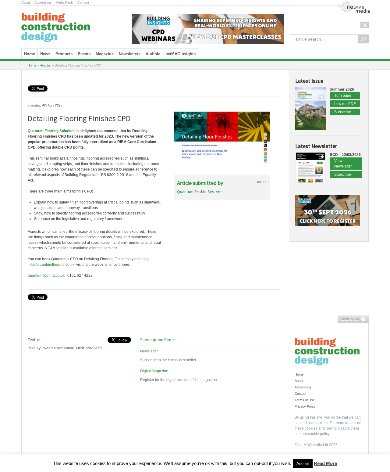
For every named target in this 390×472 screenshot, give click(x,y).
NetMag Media (349, 4)
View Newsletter (343, 163)
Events (84, 54)
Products (64, 54)
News (45, 54)
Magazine (105, 54)
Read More (325, 463)
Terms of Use (305, 400)
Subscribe (342, 112)
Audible (153, 54)
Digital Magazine (154, 371)
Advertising (42, 2)
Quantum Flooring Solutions (52, 131)
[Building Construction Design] (55, 25)
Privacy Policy (305, 406)
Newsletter (149, 351)
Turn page (342, 95)
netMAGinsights (180, 54)
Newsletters (129, 54)
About (25, 2)
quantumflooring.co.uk (46, 275)
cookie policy (318, 434)
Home (29, 54)
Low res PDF (345, 104)
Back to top (348, 319)
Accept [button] (302, 463)
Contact (83, 2)
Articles (45, 65)
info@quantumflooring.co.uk (51, 264)
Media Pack (64, 2)
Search (363, 38)
